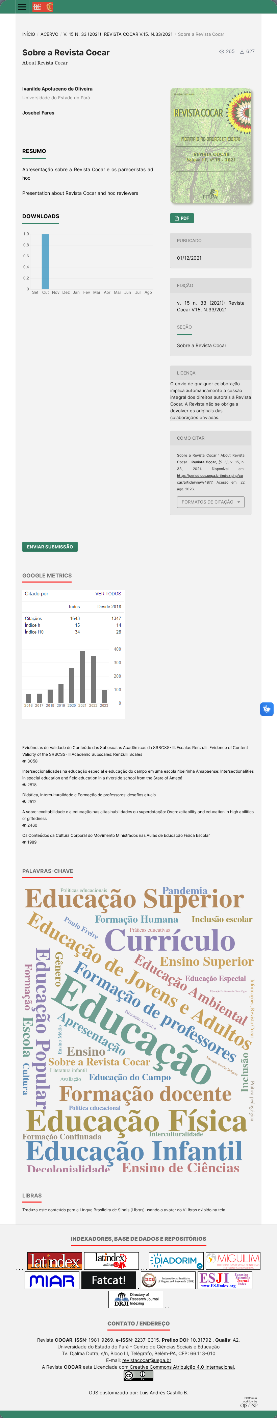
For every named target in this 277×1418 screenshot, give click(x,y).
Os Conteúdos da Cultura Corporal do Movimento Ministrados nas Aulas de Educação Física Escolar (116, 835)
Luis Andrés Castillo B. (164, 1392)
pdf (184, 218)
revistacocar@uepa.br (146, 1360)
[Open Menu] (22, 7)
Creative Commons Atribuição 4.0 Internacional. (181, 1367)
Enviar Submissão (50, 546)
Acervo (49, 34)
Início (28, 34)
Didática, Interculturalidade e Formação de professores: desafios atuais (89, 794)
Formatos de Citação (207, 502)
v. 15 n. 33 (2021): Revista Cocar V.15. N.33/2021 (118, 34)
